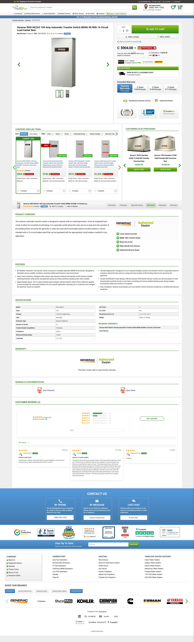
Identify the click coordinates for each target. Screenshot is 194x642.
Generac (28, 20)
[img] (23, 450)
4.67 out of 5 (47, 417)
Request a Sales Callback (117, 14)
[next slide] (107, 64)
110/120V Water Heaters (153, 574)
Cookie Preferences (97, 631)
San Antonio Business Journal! (106, 17)
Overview (111, 205)
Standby (55, 574)
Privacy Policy (14, 569)
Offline (134, 518)
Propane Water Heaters (153, 572)
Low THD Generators (60, 572)
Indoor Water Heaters (152, 560)
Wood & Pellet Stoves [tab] (25, 591)
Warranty (151, 205)
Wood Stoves (103, 560)
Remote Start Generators (61, 563)
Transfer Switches (18, 20)
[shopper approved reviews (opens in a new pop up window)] (127, 112)
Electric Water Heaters (153, 566)
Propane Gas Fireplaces (107, 577)
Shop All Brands (76, 591)
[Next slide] (119, 167)
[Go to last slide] (14, 167)
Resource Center (14, 575)
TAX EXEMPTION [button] (145, 1)
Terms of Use (13, 572)
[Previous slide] (7, 601)
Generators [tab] (10, 591)
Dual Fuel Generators (60, 560)
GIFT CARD (157, 1)
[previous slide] (19, 64)
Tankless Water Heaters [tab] (59, 591)
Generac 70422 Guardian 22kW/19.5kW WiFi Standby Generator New (139, 158)
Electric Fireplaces (105, 572)
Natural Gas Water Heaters (154, 569)
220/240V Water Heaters (153, 577)
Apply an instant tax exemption (129, 41)
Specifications (137, 205)
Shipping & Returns (15, 563)
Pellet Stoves (103, 566)
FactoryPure (102, 611)
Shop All (55, 577)
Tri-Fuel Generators (59, 566)
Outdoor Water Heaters (153, 563)
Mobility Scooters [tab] (42, 591)
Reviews (173, 205)
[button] (51, 34)
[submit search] (134, 7)
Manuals (162, 205)
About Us (12, 560)
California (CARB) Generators (63, 569)
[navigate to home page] (19, 7)
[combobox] (80, 7)
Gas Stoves (103, 569)
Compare (24, 191)
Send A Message (97, 518)
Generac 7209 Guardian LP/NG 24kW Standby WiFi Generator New (165, 158)
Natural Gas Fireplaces (107, 574)
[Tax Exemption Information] (140, 41)
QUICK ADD (139, 169)
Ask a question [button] (152, 418)
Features (123, 205)
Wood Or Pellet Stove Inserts (109, 563)
